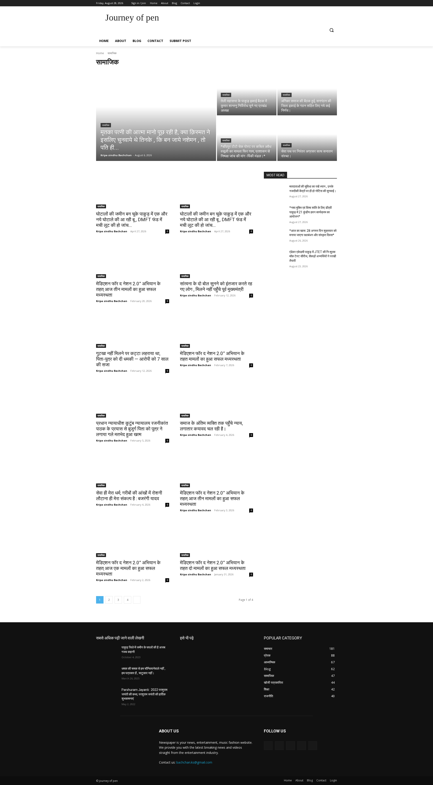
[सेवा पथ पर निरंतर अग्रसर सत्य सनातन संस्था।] (307, 138)
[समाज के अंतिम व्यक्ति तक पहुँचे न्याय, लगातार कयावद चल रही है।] (216, 399)
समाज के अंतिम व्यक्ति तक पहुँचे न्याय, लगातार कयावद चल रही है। (211, 426)
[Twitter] (322, 3)
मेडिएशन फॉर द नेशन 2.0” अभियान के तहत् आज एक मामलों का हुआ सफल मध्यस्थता (128, 568)
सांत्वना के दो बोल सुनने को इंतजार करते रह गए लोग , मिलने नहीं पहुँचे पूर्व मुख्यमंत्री (216, 286)
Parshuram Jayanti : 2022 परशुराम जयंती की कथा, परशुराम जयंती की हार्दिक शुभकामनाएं (144, 694)
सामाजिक (105, 125)
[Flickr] (290, 745)
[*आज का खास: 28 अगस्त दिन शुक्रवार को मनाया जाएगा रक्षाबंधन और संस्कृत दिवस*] (275, 236)
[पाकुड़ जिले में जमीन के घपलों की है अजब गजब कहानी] (107, 653)
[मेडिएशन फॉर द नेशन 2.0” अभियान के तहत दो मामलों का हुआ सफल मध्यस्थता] (216, 538)
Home (100, 53)
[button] (331, 30)
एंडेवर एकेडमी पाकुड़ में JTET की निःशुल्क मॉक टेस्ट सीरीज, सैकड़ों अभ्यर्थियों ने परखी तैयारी (312, 256)
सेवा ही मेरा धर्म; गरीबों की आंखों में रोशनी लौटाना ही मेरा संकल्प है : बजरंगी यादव (129, 495)
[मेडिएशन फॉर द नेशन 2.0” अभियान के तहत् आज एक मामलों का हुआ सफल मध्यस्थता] (132, 538)
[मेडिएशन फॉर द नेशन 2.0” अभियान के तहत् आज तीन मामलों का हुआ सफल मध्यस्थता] (132, 260)
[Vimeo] (328, 3)
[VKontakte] (312, 745)
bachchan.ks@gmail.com (194, 762)
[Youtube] (334, 3)
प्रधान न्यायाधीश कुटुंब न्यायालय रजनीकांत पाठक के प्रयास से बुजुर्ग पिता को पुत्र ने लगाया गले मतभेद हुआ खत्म (132, 428)
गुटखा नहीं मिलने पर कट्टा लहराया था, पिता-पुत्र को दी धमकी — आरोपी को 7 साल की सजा (132, 359)
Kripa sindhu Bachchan (111, 231)
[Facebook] (309, 3)
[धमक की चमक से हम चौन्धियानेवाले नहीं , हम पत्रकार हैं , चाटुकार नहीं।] (107, 674)
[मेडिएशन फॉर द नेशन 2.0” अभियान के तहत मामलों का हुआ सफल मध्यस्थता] (216, 329)
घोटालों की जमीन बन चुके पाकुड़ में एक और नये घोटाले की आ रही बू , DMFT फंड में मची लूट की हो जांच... (131, 219)
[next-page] (136, 600)
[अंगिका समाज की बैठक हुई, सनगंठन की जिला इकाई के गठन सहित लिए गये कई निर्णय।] (307, 93)
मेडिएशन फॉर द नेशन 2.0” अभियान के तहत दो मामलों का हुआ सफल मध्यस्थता (213, 565)
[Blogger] (268, 745)
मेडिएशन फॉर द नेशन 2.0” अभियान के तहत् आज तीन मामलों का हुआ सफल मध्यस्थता (128, 289)
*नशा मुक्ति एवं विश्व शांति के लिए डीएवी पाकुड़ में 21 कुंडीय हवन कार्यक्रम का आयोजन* (310, 212)
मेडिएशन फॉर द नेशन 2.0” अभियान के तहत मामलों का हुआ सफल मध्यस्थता (212, 356)
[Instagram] (315, 3)
